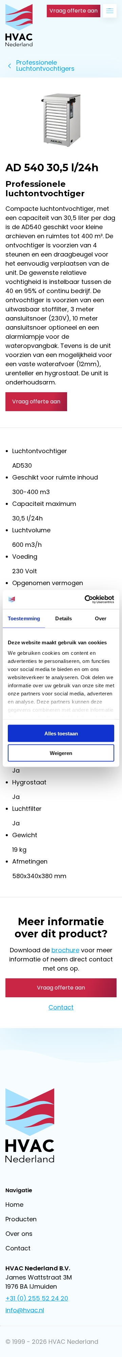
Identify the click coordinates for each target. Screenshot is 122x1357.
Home (14, 1204)
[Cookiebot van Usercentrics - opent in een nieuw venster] (86, 599)
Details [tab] (63, 618)
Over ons (19, 1233)
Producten (21, 1219)
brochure (65, 950)
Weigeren (61, 753)
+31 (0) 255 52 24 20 (36, 1298)
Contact (61, 1007)
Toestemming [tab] (24, 618)
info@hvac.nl (24, 1310)
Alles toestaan (61, 733)
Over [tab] (100, 618)
